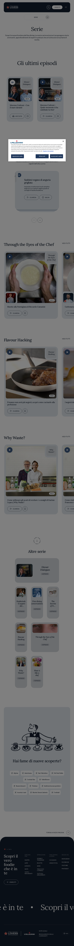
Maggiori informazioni (48, 151)
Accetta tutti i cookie (56, 156)
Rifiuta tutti (42, 156)
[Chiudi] (63, 141)
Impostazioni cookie (17, 156)
